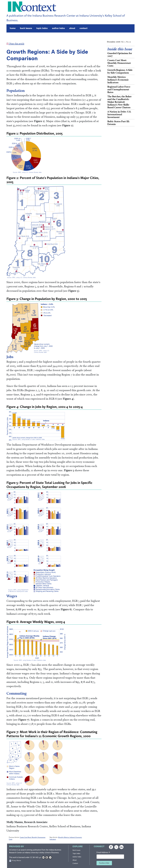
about (72, 28)
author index (58, 28)
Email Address (103, 852)
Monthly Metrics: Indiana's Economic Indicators (118, 79)
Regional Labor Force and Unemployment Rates (118, 89)
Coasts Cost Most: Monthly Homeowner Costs (119, 63)
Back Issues (76, 850)
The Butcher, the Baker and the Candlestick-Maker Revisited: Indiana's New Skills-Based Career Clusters (119, 102)
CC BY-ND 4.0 (35, 857)
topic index (42, 28)
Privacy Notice (16, 860)
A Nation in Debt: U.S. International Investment (119, 114)
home (13, 28)
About (75, 860)
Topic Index (76, 853)
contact (83, 28)
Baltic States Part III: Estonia (118, 122)
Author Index (77, 857)
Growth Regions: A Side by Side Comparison (119, 71)
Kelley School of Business (49, 852)
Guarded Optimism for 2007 (119, 54)
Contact (75, 863)
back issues (26, 28)
